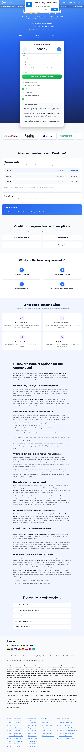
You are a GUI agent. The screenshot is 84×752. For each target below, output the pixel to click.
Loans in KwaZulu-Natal (16, 736)
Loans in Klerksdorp (15, 733)
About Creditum (16, 656)
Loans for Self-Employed (66, 733)
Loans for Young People (66, 723)
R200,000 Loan (32, 744)
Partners (64, 2)
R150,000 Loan (32, 741)
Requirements (72, 2)
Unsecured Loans (47, 733)
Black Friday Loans (48, 736)
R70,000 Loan (32, 730)
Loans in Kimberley (14, 730)
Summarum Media (48, 656)
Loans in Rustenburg (15, 746)
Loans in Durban (13, 725)
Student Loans (46, 728)
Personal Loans (47, 725)
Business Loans (47, 720)
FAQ (80, 2)
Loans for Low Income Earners (68, 730)
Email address (26, 59)
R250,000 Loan (32, 746)
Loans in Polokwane (15, 738)
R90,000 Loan (32, 736)
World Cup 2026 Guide (70, 656)
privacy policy (49, 67)
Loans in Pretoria (14, 744)
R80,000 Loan (32, 733)
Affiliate (58, 656)
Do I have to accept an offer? (23, 621)
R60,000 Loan (32, 728)
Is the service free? (20, 616)
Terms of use (27, 656)
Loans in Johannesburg (16, 728)
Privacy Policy (37, 656)
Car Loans (45, 723)
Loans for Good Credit (65, 736)
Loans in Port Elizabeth (15, 741)
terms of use (41, 67)
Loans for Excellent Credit (66, 738)
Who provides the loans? (22, 627)
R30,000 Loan (32, 720)
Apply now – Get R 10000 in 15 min (42, 77)
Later (45, 9)
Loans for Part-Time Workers (67, 728)
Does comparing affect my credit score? (27, 610)
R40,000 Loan (32, 723)
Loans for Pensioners (65, 720)
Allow (54, 9)
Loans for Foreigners (65, 725)
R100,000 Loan (32, 738)
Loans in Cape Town (15, 723)
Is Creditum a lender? (21, 605)
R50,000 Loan (32, 725)
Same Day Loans (47, 730)
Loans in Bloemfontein (15, 720)
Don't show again (78, 6)
